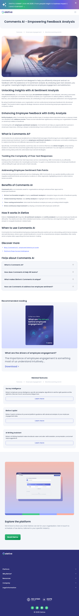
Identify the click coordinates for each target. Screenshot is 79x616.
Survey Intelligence (13, 388)
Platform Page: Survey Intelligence (16, 251)
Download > (12, 366)
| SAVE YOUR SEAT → (17, 6)
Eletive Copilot (11, 411)
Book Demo (12, 537)
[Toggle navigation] (75, 12)
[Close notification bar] (75, 3)
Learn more (39, 399)
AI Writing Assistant (13, 433)
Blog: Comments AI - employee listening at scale (21, 248)
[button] (39, 394)
